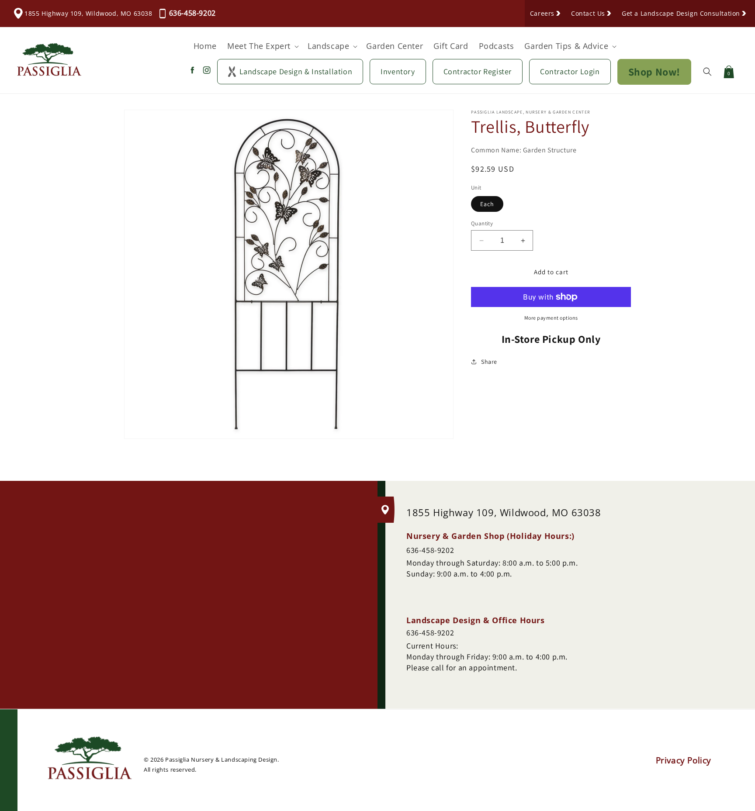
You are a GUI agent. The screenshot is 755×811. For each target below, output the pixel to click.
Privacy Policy (683, 760)
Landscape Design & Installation (296, 71)
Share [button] (489, 362)
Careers (542, 13)
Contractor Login (570, 71)
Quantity (482, 223)
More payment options (551, 317)
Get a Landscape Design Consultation (681, 13)
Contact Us (588, 13)
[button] (262, 46)
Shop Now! (654, 72)
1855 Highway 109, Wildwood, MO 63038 (88, 13)
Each (487, 204)
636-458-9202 (192, 13)
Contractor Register (477, 71)
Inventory (398, 71)
